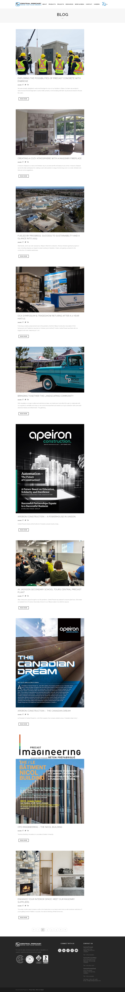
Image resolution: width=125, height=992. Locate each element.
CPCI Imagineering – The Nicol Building (40, 827)
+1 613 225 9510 (90, 954)
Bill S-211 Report (40, 989)
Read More (23, 98)
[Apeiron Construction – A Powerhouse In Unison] (50, 468)
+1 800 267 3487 (93, 979)
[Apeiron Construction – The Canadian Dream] (50, 662)
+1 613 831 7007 (90, 965)
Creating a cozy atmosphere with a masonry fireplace (50, 158)
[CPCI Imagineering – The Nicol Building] (50, 779)
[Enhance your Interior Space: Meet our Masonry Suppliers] (50, 873)
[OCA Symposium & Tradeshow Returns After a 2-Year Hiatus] (50, 289)
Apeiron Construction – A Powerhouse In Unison (47, 516)
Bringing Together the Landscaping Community (46, 396)
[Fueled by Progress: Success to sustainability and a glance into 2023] (50, 209)
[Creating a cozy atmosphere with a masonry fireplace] (50, 132)
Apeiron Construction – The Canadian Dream (44, 711)
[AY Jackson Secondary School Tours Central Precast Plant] (50, 563)
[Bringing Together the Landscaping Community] (50, 369)
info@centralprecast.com (94, 980)
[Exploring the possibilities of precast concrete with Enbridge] (50, 52)
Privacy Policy (32, 989)
